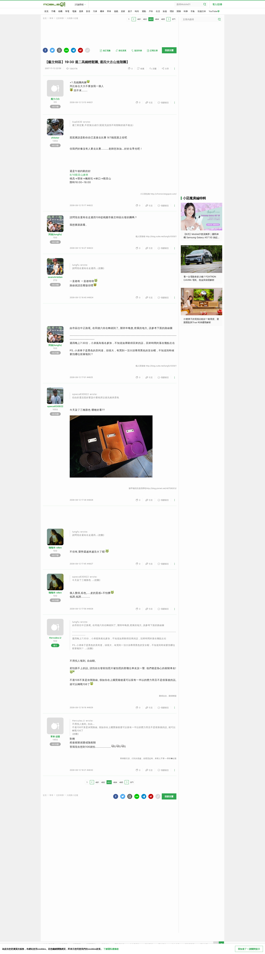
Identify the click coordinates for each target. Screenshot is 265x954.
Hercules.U (55, 637)
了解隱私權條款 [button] (111, 949)
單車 (109, 11)
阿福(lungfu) (55, 234)
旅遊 (165, 11)
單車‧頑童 (55, 736)
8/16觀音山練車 (79, 174)
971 (173, 19)
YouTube (213, 11)
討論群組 (79, 4)
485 (163, 19)
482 (145, 19)
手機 (53, 11)
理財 (172, 11)
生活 (158, 11)
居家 (123, 11)
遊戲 (116, 11)
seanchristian (55, 277)
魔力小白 (55, 98)
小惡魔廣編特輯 (194, 198)
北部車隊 (60, 18)
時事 (186, 11)
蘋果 (81, 11)
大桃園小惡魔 (72, 18)
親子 (130, 11)
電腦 (74, 11)
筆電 (67, 11)
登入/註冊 (217, 4)
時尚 (137, 11)
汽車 (95, 11)
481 (139, 19)
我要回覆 (169, 50)
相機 (60, 11)
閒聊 (179, 11)
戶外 (151, 11)
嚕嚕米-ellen (55, 547)
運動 (144, 11)
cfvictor (55, 137)
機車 (102, 11)
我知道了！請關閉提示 (249, 949)
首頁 (46, 11)
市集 (193, 11)
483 (151, 19)
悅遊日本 (202, 11)
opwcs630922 (55, 406)
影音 (88, 11)
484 (157, 19)
